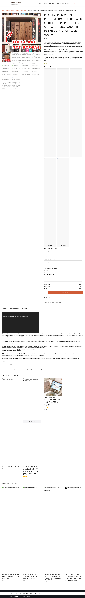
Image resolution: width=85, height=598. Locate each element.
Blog (58, 3)
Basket (45, 3)
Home (40, 3)
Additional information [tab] (14, 308)
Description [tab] (4, 308)
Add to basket (65, 292)
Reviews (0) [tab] (24, 308)
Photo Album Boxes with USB (21, 10)
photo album (54, 302)
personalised (50, 302)
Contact (62, 3)
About (49, 3)
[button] (39, 15)
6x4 (46, 302)
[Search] (71, 3)
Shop (24, 593)
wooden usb (59, 302)
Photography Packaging (10, 10)
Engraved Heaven (13, 596)
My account (67, 3)
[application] (20, 322)
